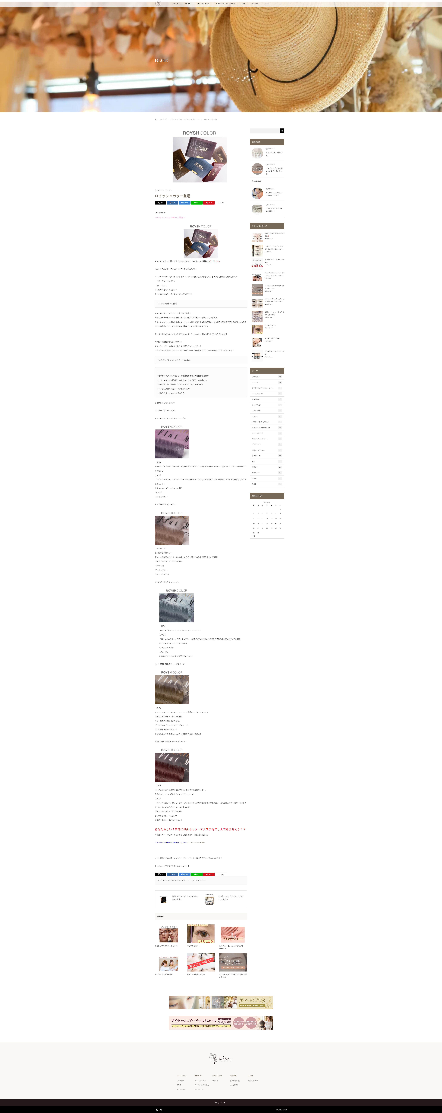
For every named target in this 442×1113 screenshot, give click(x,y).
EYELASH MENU (203, 3)
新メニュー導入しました (196, 974)
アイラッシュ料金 (200, 1081)
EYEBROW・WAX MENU (225, 3)
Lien (285, 1109)
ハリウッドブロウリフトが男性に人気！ (274, 194)
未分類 (266, 478)
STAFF (187, 3)
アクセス (215, 1081)
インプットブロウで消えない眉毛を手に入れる (233, 976)
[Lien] (221, 1063)
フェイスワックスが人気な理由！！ (274, 209)
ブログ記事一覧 (235, 1081)
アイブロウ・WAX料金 (202, 1085)
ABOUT (175, 3)
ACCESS (255, 3)
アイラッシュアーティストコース (266, 388)
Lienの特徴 (180, 1081)
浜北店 (266, 484)
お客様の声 (266, 399)
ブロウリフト (266, 444)
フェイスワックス (266, 433)
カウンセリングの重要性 (164, 974)
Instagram (156, 1109)
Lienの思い (266, 377)
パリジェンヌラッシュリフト (266, 427)
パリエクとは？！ (193, 946)
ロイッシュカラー (200, 880)
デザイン (169, 190)
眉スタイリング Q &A (272, 338)
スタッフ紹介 (266, 410)
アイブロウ (266, 382)
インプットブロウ (266, 394)
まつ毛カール (266, 456)
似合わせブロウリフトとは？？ (166, 946)
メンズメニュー (199, 1089)
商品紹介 (266, 467)
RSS (160, 1109)
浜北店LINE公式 (253, 1081)
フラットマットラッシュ (173, 880)
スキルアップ (266, 405)
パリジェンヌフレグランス (266, 422)
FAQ (243, 3)
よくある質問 (181, 1089)
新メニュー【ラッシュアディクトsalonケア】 (231, 947)
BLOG (267, 3)
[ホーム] (155, 117)
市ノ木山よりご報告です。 (274, 154)
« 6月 (253, 536)
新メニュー (185, 880)
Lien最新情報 (234, 1085)
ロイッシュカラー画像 (196, 843)
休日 (266, 461)
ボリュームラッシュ (266, 450)
